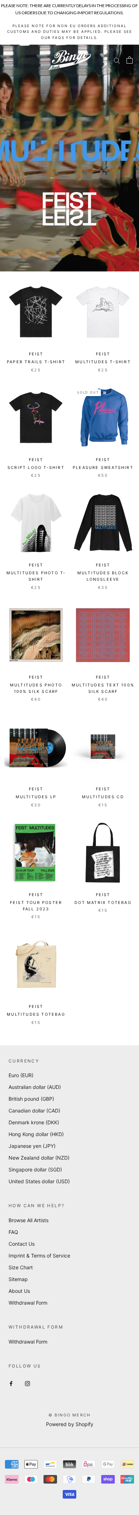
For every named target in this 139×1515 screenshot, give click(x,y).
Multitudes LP (36, 796)
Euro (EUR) (21, 1075)
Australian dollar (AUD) (35, 1087)
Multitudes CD (103, 796)
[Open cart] (130, 60)
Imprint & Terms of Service (39, 1255)
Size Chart (21, 1267)
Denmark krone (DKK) (34, 1122)
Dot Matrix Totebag (103, 902)
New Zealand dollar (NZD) (39, 1158)
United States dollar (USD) (39, 1181)
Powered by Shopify (69, 1424)
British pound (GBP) (31, 1099)
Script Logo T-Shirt (36, 467)
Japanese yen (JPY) (32, 1146)
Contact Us (22, 1244)
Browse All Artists (28, 1220)
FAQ (13, 1232)
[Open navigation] (10, 60)
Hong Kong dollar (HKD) (36, 1134)
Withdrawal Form (28, 1303)
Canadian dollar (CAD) (34, 1111)
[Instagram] (27, 1383)
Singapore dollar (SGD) (35, 1169)
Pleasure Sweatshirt (103, 467)
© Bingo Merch (69, 1415)
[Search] (117, 60)
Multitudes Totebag (36, 1014)
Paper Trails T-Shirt (36, 361)
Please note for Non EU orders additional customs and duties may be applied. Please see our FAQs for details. (69, 32)
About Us (19, 1291)
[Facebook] (11, 1383)
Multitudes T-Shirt (103, 361)
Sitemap (18, 1279)
